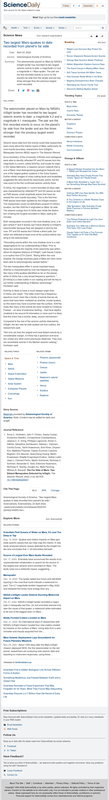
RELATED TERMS (43, 351)
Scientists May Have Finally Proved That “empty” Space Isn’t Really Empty (85, 176)
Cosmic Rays (72, 110)
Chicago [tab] (55, 490)
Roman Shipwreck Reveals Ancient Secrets (86, 55)
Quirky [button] (62, 27)
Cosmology (13, 393)
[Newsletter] (103, 5)
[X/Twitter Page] (79, 5)
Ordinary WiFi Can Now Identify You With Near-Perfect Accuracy (85, 194)
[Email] (38, 90)
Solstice (44, 390)
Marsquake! (9, 575)
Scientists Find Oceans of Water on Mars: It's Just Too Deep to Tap (32, 534)
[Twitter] (23, 90)
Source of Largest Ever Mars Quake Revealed (27, 555)
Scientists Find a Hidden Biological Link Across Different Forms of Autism (31, 671)
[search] (103, 27)
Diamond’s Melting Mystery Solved (82, 88)
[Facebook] (18, 90)
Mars (10, 364)
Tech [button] (25, 27)
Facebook (11, 746)
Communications (74, 149)
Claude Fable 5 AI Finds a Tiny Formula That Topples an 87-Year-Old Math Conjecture (85, 234)
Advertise (49, 783)
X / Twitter (11, 750)
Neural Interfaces (74, 141)
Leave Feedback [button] (14, 770)
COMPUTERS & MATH (73, 137)
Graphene (71, 123)
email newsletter (67, 17)
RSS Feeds (12, 728)
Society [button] (49, 27)
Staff (28, 783)
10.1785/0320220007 (18, 479)
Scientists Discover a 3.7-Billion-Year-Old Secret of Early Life (31, 695)
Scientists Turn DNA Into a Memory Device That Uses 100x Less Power (86, 226)
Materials (8, 414)
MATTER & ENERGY (73, 119)
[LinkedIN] (33, 90)
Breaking (69, 42)
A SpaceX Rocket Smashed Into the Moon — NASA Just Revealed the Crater (85, 170)
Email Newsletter (14, 724)
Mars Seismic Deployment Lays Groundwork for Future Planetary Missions (29, 639)
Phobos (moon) (47, 362)
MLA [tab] (34, 490)
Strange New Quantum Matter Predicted (85, 60)
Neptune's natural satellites (49, 379)
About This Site (16, 783)
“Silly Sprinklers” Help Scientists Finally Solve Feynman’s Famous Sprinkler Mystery (84, 208)
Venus (43, 385)
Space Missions (16, 378)
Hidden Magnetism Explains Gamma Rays (86, 64)
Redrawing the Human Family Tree (82, 84)
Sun (10, 398)
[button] (92, 36)
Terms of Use (93, 783)
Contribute (37, 783)
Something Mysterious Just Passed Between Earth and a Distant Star (31, 679)
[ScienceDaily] (21, 5)
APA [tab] (44, 490)
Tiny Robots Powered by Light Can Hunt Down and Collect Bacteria (85, 220)
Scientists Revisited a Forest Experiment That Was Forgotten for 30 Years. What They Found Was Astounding (32, 687)
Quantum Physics (74, 132)
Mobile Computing (75, 145)
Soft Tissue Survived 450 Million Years (84, 72)
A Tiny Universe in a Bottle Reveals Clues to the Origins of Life (85, 200)
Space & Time (12, 358)
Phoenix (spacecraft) (50, 357)
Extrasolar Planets (17, 388)
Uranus (43, 367)
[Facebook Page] (73, 5)
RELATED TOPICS (12, 351)
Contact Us (12, 774)
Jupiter (43, 372)
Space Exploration (17, 373)
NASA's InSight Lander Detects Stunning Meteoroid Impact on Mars (31, 596)
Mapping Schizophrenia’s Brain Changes (85, 80)
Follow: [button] (66, 5)
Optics (69, 128)
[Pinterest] (28, 90)
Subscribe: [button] (88, 5)
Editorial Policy (78, 783)
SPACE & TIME (70, 102)
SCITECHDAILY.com (23, 662)
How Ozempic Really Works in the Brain (84, 76)
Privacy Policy (62, 783)
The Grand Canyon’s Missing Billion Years (85, 68)
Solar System (14, 383)
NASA (11, 368)
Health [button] (14, 27)
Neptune (44, 395)
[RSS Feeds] (97, 5)
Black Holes (72, 106)
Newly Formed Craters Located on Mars (24, 617)
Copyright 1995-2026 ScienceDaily (20, 787)
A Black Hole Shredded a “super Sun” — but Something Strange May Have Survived (86, 182)
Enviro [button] (37, 27)
